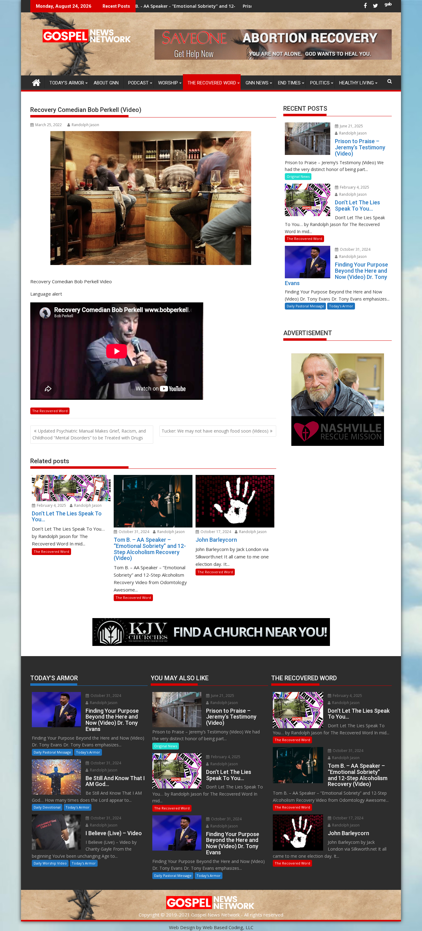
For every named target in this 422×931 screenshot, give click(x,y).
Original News (298, 176)
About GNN (106, 83)
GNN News (257, 83)
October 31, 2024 (133, 531)
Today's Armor (341, 306)
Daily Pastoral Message (305, 306)
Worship (168, 83)
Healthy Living (356, 83)
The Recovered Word (212, 83)
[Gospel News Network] (36, 82)
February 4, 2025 (51, 505)
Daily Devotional (47, 807)
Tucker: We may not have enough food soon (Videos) (215, 431)
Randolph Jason (85, 124)
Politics (320, 83)
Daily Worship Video (50, 863)
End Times (289, 83)
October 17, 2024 (215, 531)
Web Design (182, 927)
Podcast (138, 83)
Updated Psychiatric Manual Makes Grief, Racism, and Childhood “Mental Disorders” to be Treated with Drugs (89, 434)
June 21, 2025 (351, 126)
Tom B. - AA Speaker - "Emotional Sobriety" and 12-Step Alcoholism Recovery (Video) (156, 6)
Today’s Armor (66, 83)
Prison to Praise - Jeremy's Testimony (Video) (232, 6)
